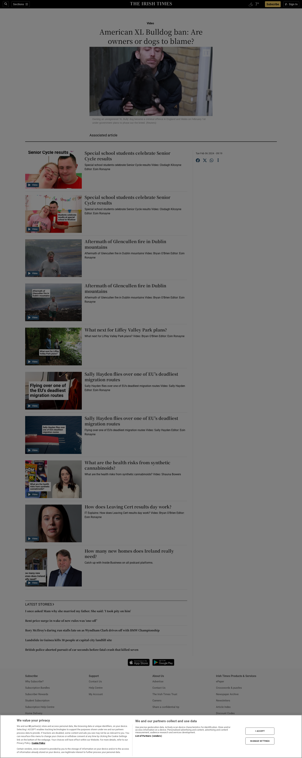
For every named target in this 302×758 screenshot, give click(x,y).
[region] (151, 736)
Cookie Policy (38, 743)
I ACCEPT (260, 731)
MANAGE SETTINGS (259, 741)
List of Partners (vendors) (148, 736)
